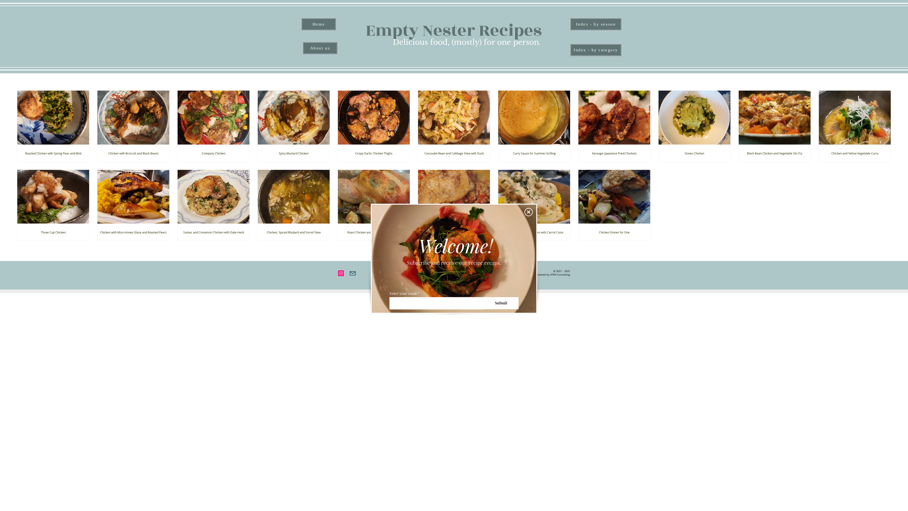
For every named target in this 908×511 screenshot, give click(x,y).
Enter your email (403, 293)
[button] (528, 212)
